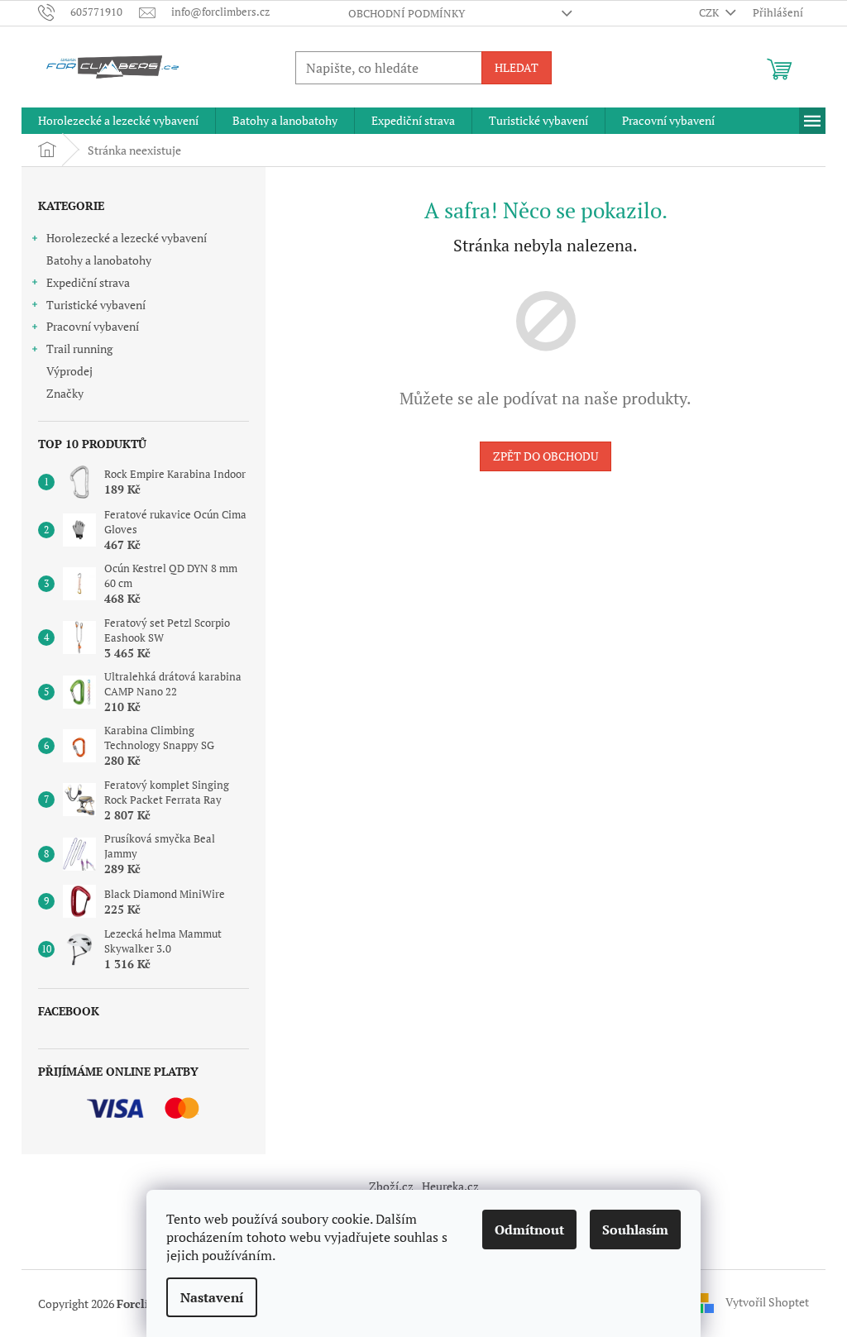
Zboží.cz (391, 1186)
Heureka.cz (450, 1186)
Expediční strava (88, 282)
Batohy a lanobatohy (98, 260)
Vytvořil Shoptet (767, 1302)
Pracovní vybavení (92, 326)
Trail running (79, 348)
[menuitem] (118, 120)
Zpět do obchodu (545, 456)
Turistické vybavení (96, 305)
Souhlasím (635, 1229)
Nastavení (211, 1297)
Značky (65, 393)
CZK (710, 12)
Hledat (516, 67)
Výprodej (69, 371)
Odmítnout (529, 1229)
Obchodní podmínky (406, 13)
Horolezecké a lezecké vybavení (126, 238)
